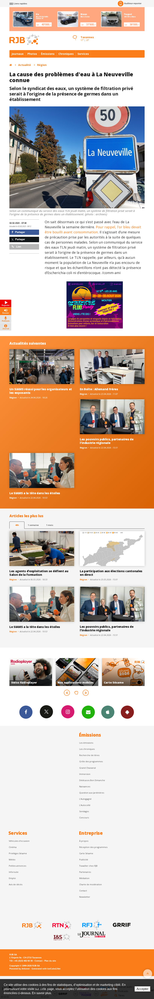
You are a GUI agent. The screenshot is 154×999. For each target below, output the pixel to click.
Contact (83, 890)
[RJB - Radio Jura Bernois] (31, 925)
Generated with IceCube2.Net (46, 969)
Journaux (17, 54)
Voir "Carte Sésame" (77, 672)
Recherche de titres (89, 755)
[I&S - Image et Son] (61, 937)
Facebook (25, 712)
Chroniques (66, 54)
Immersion (84, 774)
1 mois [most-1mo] (49, 525)
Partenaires (85, 872)
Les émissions (86, 743)
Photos (32, 54)
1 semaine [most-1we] (33, 525)
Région (42, 65)
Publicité (83, 859)
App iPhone (107, 712)
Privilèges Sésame (18, 853)
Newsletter (84, 897)
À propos (83, 841)
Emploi (12, 878)
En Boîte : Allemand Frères (99, 389)
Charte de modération (90, 884)
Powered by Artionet (19, 969)
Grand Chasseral (87, 768)
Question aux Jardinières (91, 792)
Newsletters (88, 712)
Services (83, 54)
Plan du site (50, 961)
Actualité (24, 65)
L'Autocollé (84, 805)
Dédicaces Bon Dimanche (92, 780)
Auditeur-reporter (132, 3)
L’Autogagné (85, 799)
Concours (84, 817)
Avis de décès (15, 884)
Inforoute (13, 872)
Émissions (47, 54)
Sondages (84, 811)
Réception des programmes (93, 847)
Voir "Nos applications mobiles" (31, 672)
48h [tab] (17, 525)
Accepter (142, 989)
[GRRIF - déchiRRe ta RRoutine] (121, 925)
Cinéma (13, 847)
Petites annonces (17, 866)
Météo (12, 859)
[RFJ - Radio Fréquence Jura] (91, 925)
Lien (18, 246)
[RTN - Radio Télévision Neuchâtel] (61, 925)
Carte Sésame (86, 853)
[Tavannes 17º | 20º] (75, 34)
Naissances (84, 786)
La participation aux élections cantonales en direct (111, 573)
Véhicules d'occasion (19, 841)
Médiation (84, 878)
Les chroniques (87, 749)
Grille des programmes (91, 761)
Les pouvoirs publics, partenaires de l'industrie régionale (107, 441)
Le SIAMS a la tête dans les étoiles (34, 493)
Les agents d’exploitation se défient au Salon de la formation (38, 573)
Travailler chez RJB (88, 866)
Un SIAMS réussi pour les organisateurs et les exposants (40, 391)
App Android (127, 712)
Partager (19, 232)
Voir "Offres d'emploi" (123, 672)
